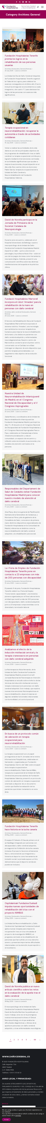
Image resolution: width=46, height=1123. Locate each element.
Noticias (29, 69)
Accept (6, 1119)
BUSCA (5, 1104)
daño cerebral (16, 312)
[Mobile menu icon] (42, 7)
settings (18, 1116)
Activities (8, 69)
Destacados (16, 69)
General (23, 69)
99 (35, 1040)
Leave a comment (21, 71)
